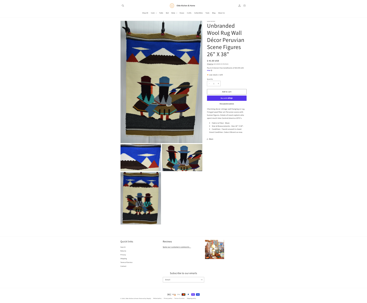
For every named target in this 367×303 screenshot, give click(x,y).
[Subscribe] (201, 279)
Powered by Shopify (145, 298)
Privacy (123, 255)
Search (122, 247)
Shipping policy (191, 298)
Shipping (210, 64)
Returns (123, 251)
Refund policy (157, 298)
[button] (122, 5)
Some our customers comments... (177, 247)
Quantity (210, 79)
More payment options (227, 103)
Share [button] (211, 139)
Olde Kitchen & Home (132, 298)
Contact (123, 266)
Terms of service (179, 298)
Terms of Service (126, 262)
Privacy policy (168, 298)
